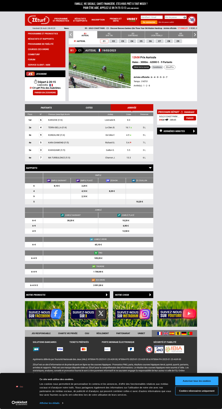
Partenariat (123, 333)
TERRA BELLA (55, 127)
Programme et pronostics (61, 19)
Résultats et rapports (80, 19)
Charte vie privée (67, 333)
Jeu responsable (41, 333)
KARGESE (53, 120)
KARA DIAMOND (56, 142)
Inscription (98, 20)
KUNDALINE (54, 135)
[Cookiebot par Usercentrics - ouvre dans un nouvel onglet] (19, 403)
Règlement (103, 333)
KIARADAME (54, 150)
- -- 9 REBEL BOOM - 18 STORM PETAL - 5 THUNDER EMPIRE (142, 28)
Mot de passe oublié (166, 22)
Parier (189, 118)
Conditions (157, 67)
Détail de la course (141, 67)
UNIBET (141, 333)
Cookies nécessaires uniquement (196, 390)
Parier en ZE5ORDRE (45, 92)
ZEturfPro (170, 67)
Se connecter (149, 22)
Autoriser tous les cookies (197, 381)
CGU (87, 333)
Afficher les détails (50, 403)
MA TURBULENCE (56, 157)
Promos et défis (116, 19)
